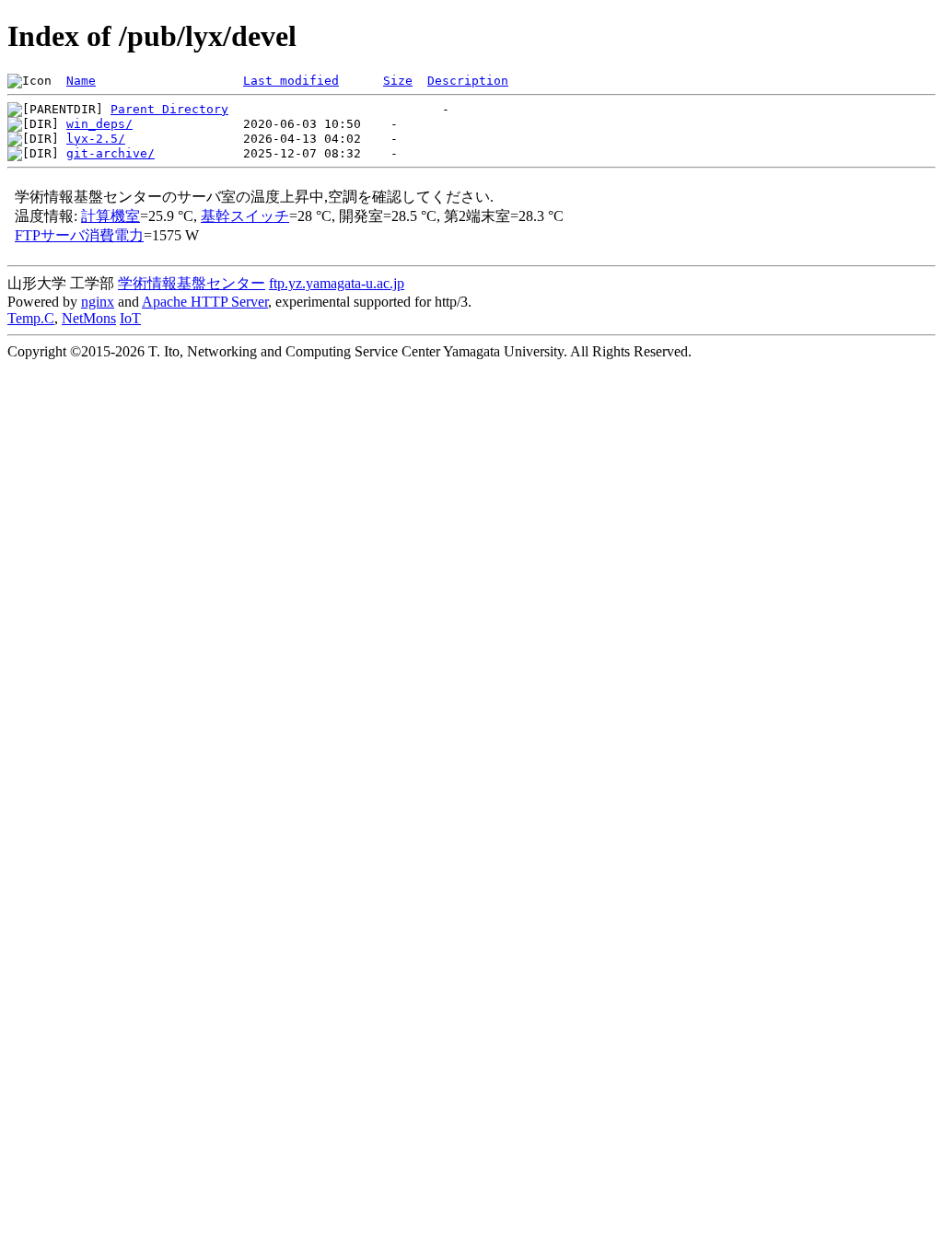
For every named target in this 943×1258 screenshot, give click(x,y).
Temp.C (30, 318)
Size (398, 80)
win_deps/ (99, 124)
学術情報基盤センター (191, 283)
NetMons (89, 318)
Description (467, 80)
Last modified (291, 80)
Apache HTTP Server (205, 301)
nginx (97, 301)
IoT (130, 318)
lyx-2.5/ (95, 139)
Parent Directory (169, 109)
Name (81, 80)
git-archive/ (110, 153)
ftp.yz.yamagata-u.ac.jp (336, 283)
